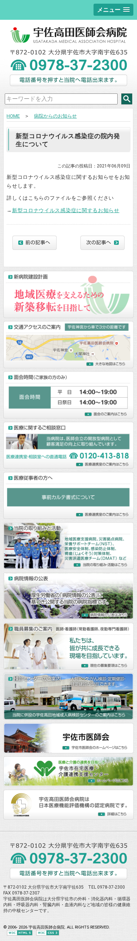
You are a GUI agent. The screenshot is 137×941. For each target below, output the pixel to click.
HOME (13, 116)
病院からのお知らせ (55, 116)
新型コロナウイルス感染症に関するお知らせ (65, 210)
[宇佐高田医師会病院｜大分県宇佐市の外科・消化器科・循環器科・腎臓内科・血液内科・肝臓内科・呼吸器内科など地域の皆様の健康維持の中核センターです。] (68, 41)
